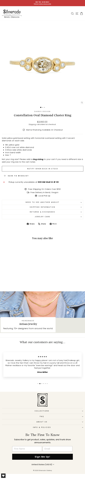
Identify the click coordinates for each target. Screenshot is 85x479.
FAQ (42, 416)
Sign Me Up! (42, 456)
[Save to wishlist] (4, 246)
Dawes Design (42, 111)
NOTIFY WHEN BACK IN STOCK (42, 169)
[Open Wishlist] (3, 475)
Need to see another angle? (42, 202)
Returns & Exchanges (42, 212)
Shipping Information (42, 207)
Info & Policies (42, 427)
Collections (42, 411)
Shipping (32, 124)
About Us (42, 422)
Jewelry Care (42, 217)
